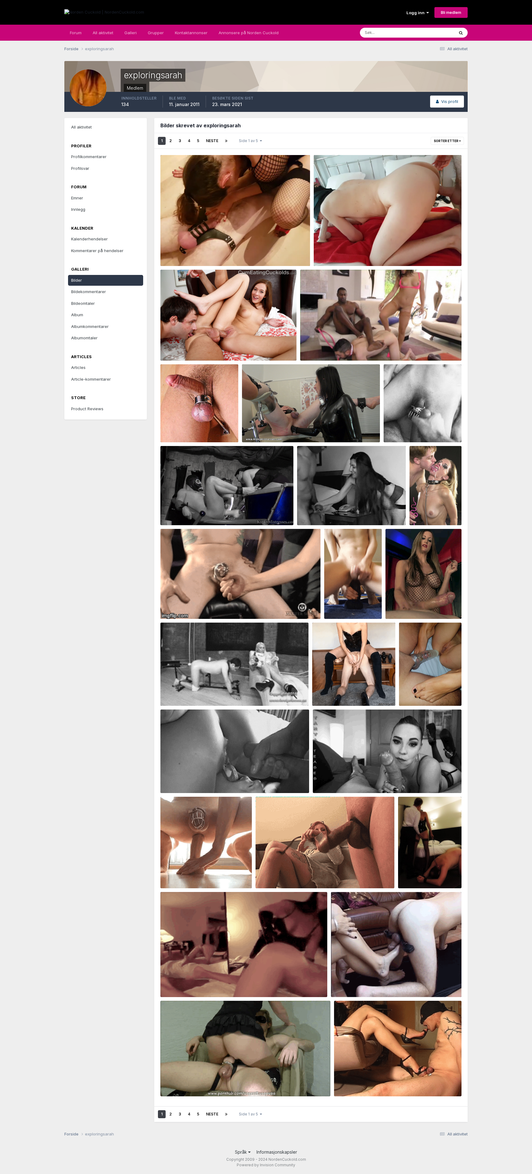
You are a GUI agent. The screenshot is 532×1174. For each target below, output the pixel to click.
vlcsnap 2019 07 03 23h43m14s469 (354, 251)
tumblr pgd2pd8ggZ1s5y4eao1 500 (352, 598)
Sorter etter (446, 141)
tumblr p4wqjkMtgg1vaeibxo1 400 (372, 1082)
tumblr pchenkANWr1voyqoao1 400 (199, 778)
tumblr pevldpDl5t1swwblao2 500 (435, 510)
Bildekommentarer (88, 291)
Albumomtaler (84, 337)
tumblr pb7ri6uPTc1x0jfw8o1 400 (350, 778)
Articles (78, 367)
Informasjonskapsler (276, 1152)
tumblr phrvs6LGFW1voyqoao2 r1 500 (201, 510)
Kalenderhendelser (89, 238)
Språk (241, 1152)
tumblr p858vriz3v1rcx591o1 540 (292, 874)
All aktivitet (103, 32)
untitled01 (256, 427)
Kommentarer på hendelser (97, 250)
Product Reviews (87, 408)
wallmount (174, 427)
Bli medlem (451, 12)
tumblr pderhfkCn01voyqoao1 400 (198, 691)
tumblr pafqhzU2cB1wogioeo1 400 (198, 874)
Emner (77, 197)
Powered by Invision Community (266, 1165)
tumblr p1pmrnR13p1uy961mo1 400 (369, 982)
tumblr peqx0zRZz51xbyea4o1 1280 (426, 691)
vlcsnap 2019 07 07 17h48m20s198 (200, 251)
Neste (212, 140)
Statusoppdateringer (427, 32)
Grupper (156, 32)
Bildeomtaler (83, 303)
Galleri (130, 32)
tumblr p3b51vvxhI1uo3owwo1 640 (198, 1082)
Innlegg (78, 209)
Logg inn (416, 12)
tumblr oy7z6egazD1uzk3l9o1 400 (198, 982)
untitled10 (174, 346)
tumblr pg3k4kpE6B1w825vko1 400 (200, 604)
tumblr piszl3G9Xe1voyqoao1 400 (421, 427)
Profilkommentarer (89, 156)
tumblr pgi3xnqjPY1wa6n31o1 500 (335, 510)
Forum (76, 32)
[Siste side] (226, 141)
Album (77, 314)
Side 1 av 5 (249, 140)
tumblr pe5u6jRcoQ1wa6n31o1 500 (350, 691)
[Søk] (461, 33)
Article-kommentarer (91, 379)
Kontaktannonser (191, 32)
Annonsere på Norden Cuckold (249, 32)
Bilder (76, 280)
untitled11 (313, 346)
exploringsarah (184, 258)
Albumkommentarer (90, 326)
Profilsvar (80, 168)
